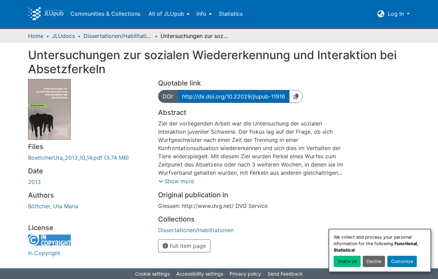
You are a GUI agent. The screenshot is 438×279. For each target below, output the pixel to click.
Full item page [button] (187, 245)
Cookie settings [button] (152, 274)
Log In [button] (396, 13)
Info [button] (201, 13)
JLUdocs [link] (63, 35)
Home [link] (35, 35)
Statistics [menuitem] (231, 13)
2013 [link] (34, 181)
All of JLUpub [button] (166, 13)
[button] (46, 14)
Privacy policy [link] (245, 274)
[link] (89, 158)
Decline (373, 261)
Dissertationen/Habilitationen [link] (117, 35)
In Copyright (44, 253)
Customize (402, 261)
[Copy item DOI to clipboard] (296, 96)
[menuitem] (168, 13)
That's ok (347, 261)
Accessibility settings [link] (199, 274)
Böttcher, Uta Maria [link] (53, 206)
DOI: (168, 96)
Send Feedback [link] (285, 274)
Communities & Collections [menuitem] (105, 13)
